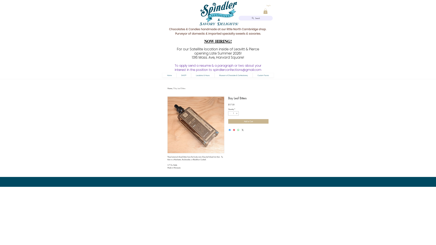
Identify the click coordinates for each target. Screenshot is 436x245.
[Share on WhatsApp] (238, 130)
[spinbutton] (233, 113)
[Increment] (236, 113)
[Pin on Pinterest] (234, 130)
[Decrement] (230, 113)
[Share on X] (242, 130)
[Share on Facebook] (229, 130)
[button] (265, 11)
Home (169, 88)
